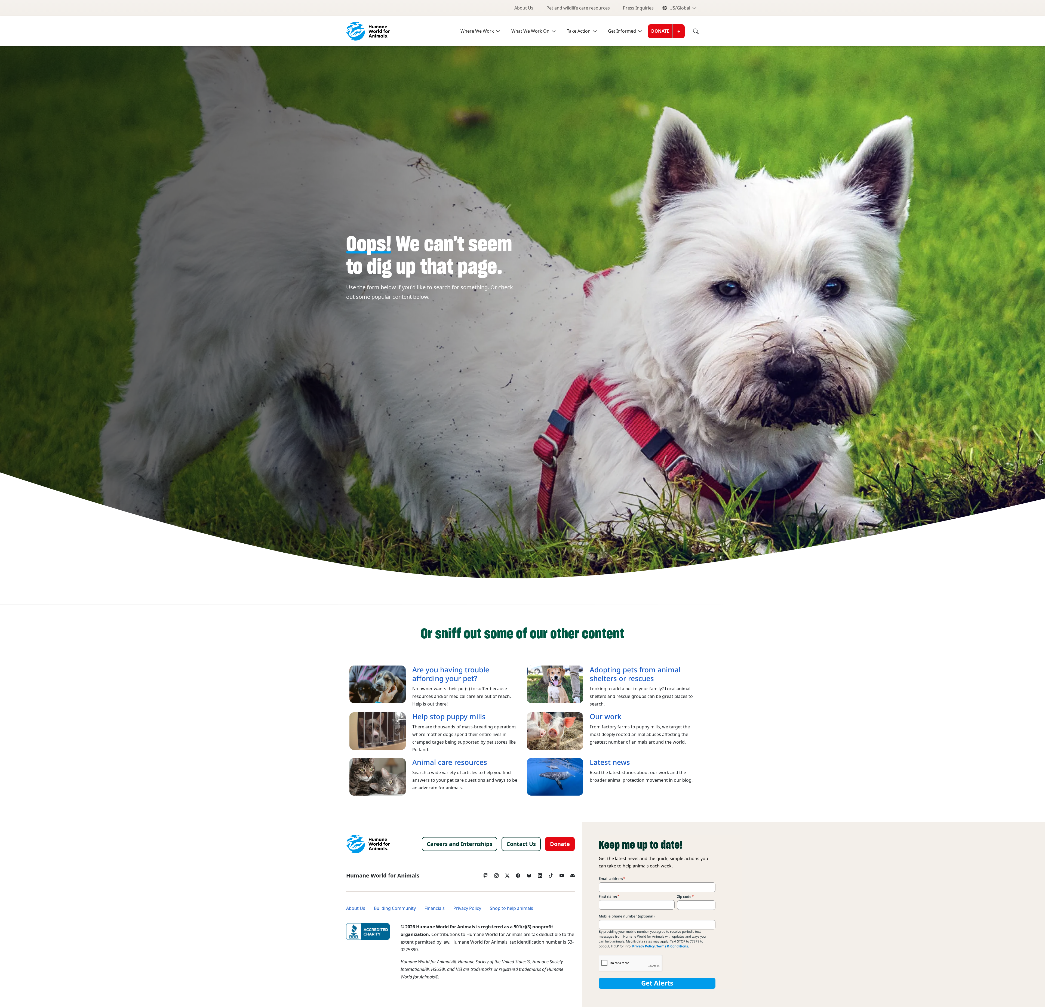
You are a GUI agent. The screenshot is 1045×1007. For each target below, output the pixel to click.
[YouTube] (562, 874)
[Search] (692, 31)
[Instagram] (496, 874)
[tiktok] (551, 874)
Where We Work (477, 31)
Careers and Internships (459, 844)
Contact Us (521, 844)
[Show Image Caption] (1040, 462)
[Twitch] (485, 874)
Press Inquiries (638, 8)
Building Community (395, 908)
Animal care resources (449, 762)
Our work (606, 717)
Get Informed (622, 31)
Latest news (610, 762)
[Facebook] (518, 874)
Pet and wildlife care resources (578, 8)
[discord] (572, 874)
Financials (435, 908)
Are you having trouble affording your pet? (450, 674)
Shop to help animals (511, 908)
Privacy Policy (467, 908)
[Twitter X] (507, 874)
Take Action (579, 31)
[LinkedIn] (540, 874)
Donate (660, 31)
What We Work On (530, 31)
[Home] (368, 844)
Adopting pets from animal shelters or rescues (635, 674)
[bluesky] (529, 874)
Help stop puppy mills (448, 717)
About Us (523, 8)
